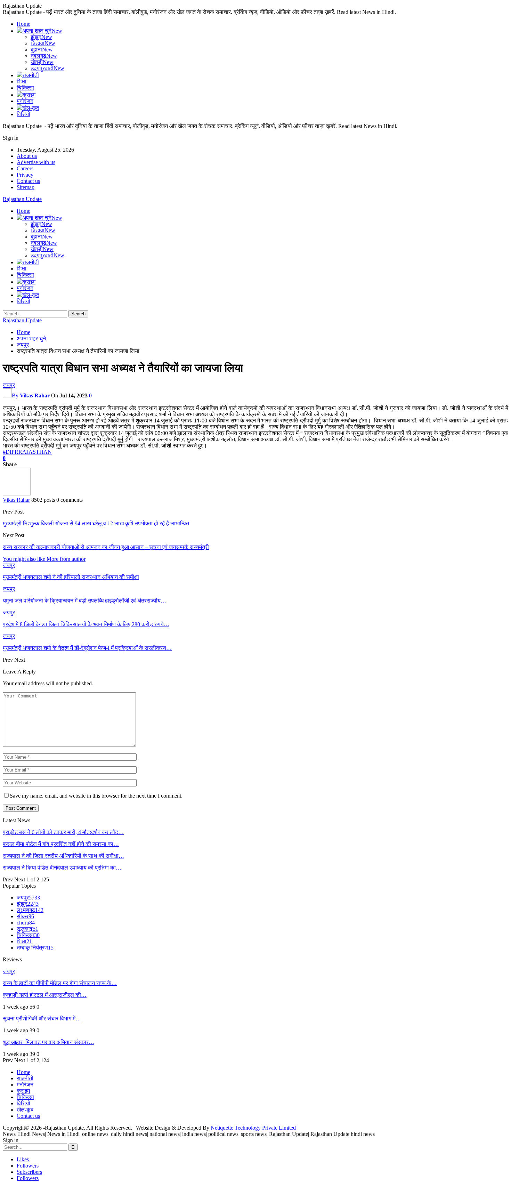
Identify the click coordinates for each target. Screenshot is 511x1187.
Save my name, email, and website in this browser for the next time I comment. (96, 796)
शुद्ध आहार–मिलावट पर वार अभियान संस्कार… (48, 1042)
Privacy (25, 175)
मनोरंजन (25, 101)
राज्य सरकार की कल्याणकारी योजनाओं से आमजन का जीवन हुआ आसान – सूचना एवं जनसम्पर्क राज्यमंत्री (106, 547)
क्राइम (28, 95)
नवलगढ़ (44, 56)
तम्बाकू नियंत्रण (35, 948)
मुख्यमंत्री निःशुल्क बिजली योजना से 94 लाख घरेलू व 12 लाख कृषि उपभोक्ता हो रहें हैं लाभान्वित (96, 523)
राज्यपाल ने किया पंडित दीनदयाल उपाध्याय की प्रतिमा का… (62, 868)
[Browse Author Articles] (17, 493)
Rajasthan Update (22, 199)
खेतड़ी (42, 62)
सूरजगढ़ (27, 929)
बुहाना (42, 50)
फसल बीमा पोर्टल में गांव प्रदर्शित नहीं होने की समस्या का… (61, 844)
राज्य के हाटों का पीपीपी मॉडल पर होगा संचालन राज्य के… (60, 983)
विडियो (23, 114)
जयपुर (9, 385)
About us (27, 156)
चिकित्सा (25, 88)
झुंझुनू (41, 37)
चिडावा (43, 43)
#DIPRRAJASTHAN (27, 452)
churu (26, 923)
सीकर (25, 916)
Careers (25, 168)
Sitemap (25, 187)
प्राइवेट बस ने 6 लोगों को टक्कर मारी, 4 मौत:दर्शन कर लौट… (63, 832)
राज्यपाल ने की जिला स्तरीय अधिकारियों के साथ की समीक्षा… (63, 856)
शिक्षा (21, 81)
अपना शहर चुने (42, 31)
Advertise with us (36, 162)
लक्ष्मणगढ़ (30, 910)
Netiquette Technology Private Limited (253, 1128)
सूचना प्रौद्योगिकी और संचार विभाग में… (42, 1019)
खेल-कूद (30, 108)
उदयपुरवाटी (47, 68)
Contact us (28, 181)
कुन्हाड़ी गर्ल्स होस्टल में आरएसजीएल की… (45, 995)
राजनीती (30, 75)
